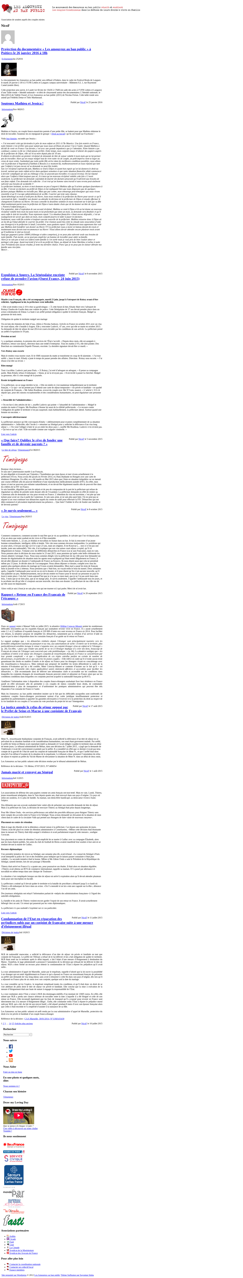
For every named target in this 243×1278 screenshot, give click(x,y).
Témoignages (24, 450)
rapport (12, 626)
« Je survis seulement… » (19, 510)
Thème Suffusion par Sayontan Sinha (77, 1275)
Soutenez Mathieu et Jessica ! (22, 103)
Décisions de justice (10, 717)
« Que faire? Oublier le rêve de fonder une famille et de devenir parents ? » (32, 442)
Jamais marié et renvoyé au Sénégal (27, 772)
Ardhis (12, 1236)
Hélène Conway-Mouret (71, 626)
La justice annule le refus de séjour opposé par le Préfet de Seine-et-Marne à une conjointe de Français (41, 709)
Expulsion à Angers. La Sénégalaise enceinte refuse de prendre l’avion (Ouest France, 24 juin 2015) (40, 276)
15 (13, 1023)
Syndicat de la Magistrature (21, 1250)
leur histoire (11, 138)
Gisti (11, 1245)
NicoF (83, 102)
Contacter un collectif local (21, 1267)
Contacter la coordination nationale (24, 1264)
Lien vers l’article (9, 434)
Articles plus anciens (23, 1023)
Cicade (12, 1239)
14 (10, 1023)
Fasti (11, 1242)
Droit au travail (58, 134)
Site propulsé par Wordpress (14, 1275)
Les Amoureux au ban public (47, 1275)
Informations (7, 109)
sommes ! (11, 1086)
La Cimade (14, 1247)
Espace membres (16, 1270)
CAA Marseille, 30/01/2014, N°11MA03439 (44, 1019)
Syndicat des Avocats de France (23, 1253)
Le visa (5, 516)
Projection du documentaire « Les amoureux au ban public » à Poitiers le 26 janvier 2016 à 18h (46, 51)
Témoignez (8, 1097)
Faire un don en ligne (12, 1072)
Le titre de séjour (9, 450)
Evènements (7, 59)
